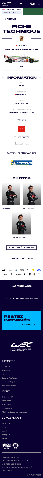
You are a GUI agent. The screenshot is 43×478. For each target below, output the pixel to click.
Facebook (6, 423)
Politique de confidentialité (17, 467)
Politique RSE (7, 408)
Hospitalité (6, 370)
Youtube (5, 431)
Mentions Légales (11, 464)
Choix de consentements (15, 461)
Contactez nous (10, 457)
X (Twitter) (6, 427)
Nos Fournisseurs (9, 385)
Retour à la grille (22, 247)
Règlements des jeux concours (14, 412)
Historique (6, 374)
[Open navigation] (21, 4)
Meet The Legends (9, 382)
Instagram (6, 435)
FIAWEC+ (6, 367)
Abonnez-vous (30, 324)
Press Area (6, 404)
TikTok (4, 438)
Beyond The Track (9, 378)
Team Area (6, 401)
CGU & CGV (7, 471)
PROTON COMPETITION (21, 112)
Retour (11, 19)
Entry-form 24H (8, 397)
